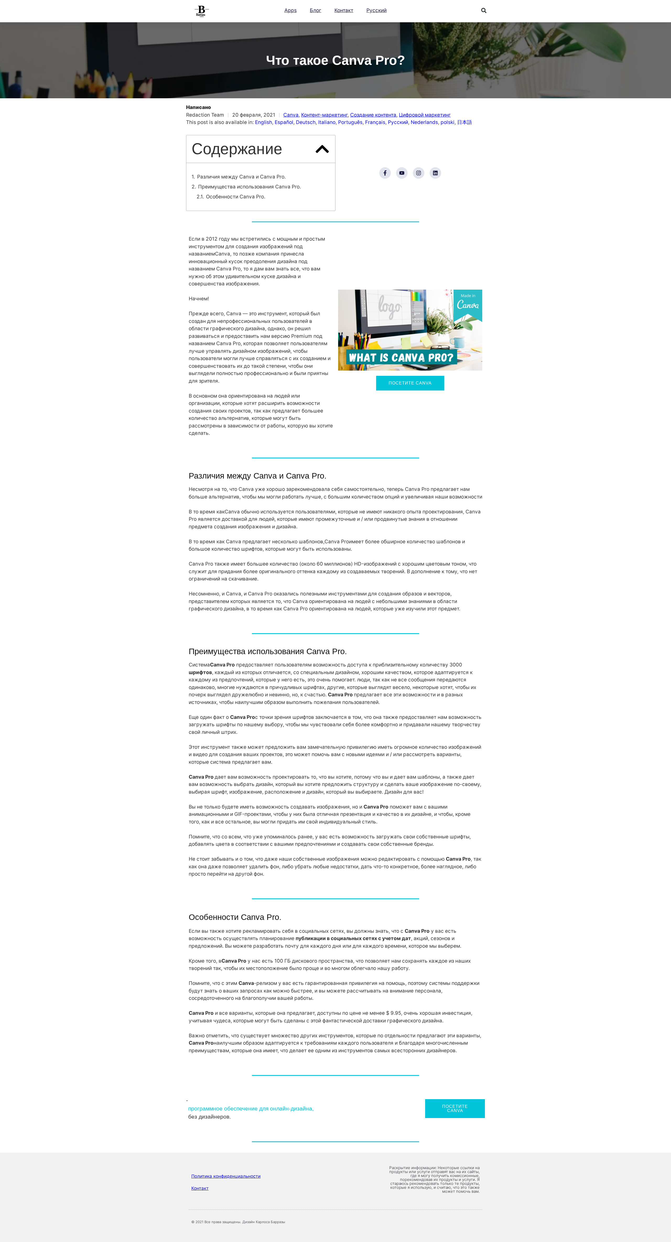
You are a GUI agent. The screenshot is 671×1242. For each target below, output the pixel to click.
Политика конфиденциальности (226, 1176)
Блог (315, 10)
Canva (291, 115)
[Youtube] (402, 173)
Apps (290, 10)
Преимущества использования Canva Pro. (249, 187)
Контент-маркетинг (324, 115)
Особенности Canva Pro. (235, 197)
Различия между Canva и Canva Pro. (241, 177)
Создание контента (373, 115)
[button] (484, 10)
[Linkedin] (435, 173)
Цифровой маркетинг (425, 115)
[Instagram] (418, 173)
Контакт (343, 10)
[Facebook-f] (385, 173)
